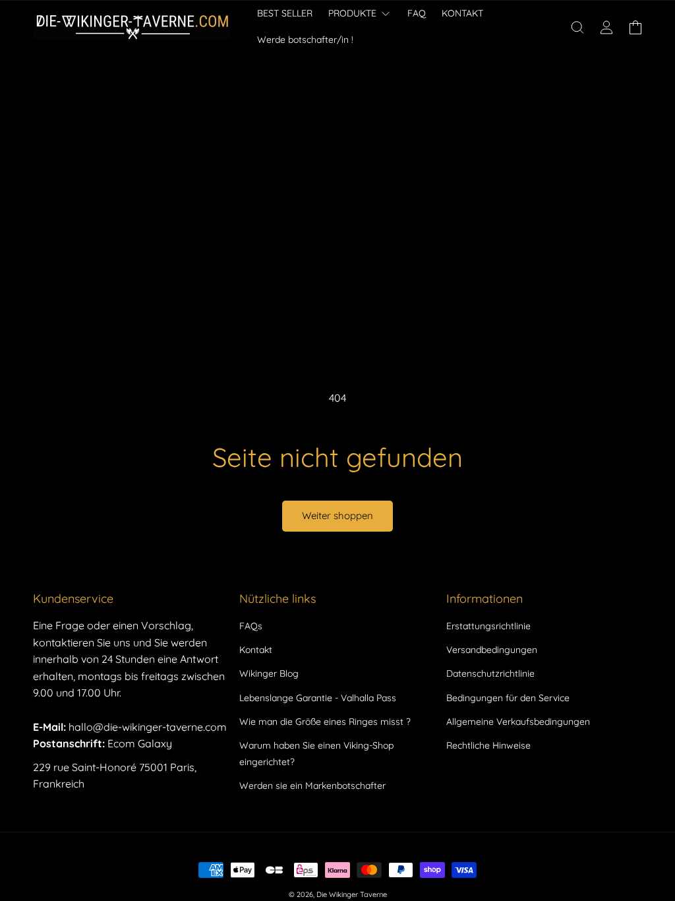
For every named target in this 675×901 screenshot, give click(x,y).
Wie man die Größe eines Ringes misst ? (325, 722)
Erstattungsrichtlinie (488, 626)
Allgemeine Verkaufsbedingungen (518, 722)
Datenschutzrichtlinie (490, 673)
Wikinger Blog (269, 673)
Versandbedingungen (491, 650)
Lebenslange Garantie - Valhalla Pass (317, 698)
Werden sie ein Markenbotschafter (312, 786)
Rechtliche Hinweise (488, 745)
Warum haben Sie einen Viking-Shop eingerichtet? (316, 753)
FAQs (250, 626)
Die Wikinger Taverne (351, 894)
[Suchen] (577, 27)
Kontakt (255, 650)
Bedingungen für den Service (508, 698)
